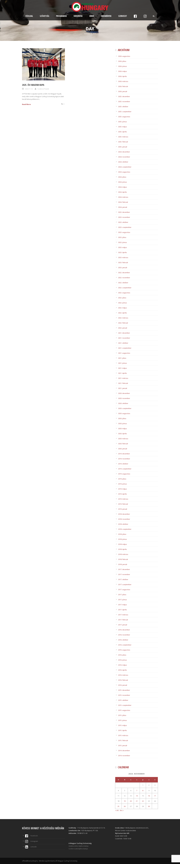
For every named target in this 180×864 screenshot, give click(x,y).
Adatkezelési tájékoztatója (78, 846)
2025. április (122, 132)
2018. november (124, 519)
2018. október (123, 524)
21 (137, 801)
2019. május (122, 489)
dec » (122, 810)
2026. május (122, 71)
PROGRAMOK (61, 16)
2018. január (122, 564)
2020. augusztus (124, 413)
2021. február (123, 383)
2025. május (122, 127)
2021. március (123, 378)
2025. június (122, 122)
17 (155, 796)
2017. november (124, 574)
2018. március (123, 554)
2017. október (123, 579)
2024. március (123, 197)
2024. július (122, 177)
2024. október (123, 162)
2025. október (123, 106)
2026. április (122, 76)
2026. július (122, 61)
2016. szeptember (124, 645)
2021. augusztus (124, 353)
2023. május (122, 247)
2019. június (122, 484)
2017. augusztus (124, 589)
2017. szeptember (124, 584)
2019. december (124, 454)
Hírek (91, 16)
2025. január (122, 147)
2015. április (122, 730)
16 (149, 796)
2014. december (124, 750)
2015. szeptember (124, 705)
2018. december (124, 514)
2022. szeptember (124, 288)
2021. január (122, 388)
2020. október (123, 403)
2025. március (123, 137)
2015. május (122, 725)
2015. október (123, 700)
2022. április (122, 313)
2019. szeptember (124, 469)
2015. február (123, 740)
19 (125, 801)
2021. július (122, 358)
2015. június (122, 720)
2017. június (122, 599)
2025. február (123, 142)
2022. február (123, 323)
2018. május (122, 544)
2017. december (124, 569)
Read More (26, 104)
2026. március (123, 81)
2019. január (122, 509)
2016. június (122, 660)
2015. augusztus (124, 710)
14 (137, 796)
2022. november (124, 277)
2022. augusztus (124, 293)
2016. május (122, 665)
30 (149, 806)
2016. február (123, 680)
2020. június (122, 423)
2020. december (124, 393)
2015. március (123, 735)
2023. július (122, 237)
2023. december (124, 212)
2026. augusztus (124, 56)
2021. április (122, 373)
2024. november (124, 157)
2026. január (122, 91)
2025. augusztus (124, 116)
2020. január (122, 449)
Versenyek (78, 16)
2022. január (122, 328)
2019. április (122, 494)
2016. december (124, 630)
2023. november (124, 217)
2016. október (123, 640)
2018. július (122, 534)
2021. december (124, 333)
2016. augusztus (124, 650)
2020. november (124, 398)
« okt (117, 810)
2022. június (122, 303)
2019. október (123, 464)
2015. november (124, 695)
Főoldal (29, 16)
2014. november (124, 755)
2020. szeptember (124, 408)
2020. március (123, 438)
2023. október (123, 222)
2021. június (122, 363)
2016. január (122, 685)
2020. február (123, 443)
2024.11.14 (29, 89)
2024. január (122, 207)
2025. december (124, 96)
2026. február (123, 86)
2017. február (123, 620)
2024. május (122, 187)
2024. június (122, 182)
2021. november (124, 338)
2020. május (122, 428)
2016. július (122, 655)
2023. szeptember (124, 227)
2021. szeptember (124, 348)
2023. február (123, 262)
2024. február (123, 202)
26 (125, 806)
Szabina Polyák (43, 89)
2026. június (122, 66)
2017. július (122, 594)
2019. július (122, 479)
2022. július (122, 298)
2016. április (122, 670)
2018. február (123, 559)
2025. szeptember (124, 111)
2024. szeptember (124, 167)
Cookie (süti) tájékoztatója (78, 849)
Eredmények (106, 16)
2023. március (123, 257)
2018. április (122, 549)
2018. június (122, 539)
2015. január (122, 745)
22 (143, 801)
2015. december (124, 690)
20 (131, 801)
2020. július (122, 418)
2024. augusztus (124, 172)
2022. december (124, 272)
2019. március (123, 499)
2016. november (124, 635)
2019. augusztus (124, 474)
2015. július (122, 715)
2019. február (123, 504)
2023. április (122, 252)
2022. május (122, 308)
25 (118, 806)
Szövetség (44, 16)
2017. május (122, 604)
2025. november (124, 101)
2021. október (123, 343)
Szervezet (122, 16)
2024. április (122, 192)
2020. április (122, 433)
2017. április (122, 610)
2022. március (123, 318)
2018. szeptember (124, 529)
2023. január (122, 267)
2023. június (122, 242)
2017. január (122, 625)
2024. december (124, 152)
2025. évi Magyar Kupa (33, 85)
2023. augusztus (124, 232)
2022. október (123, 282)
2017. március (123, 615)
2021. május (122, 368)
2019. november (124, 459)
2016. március (123, 675)
